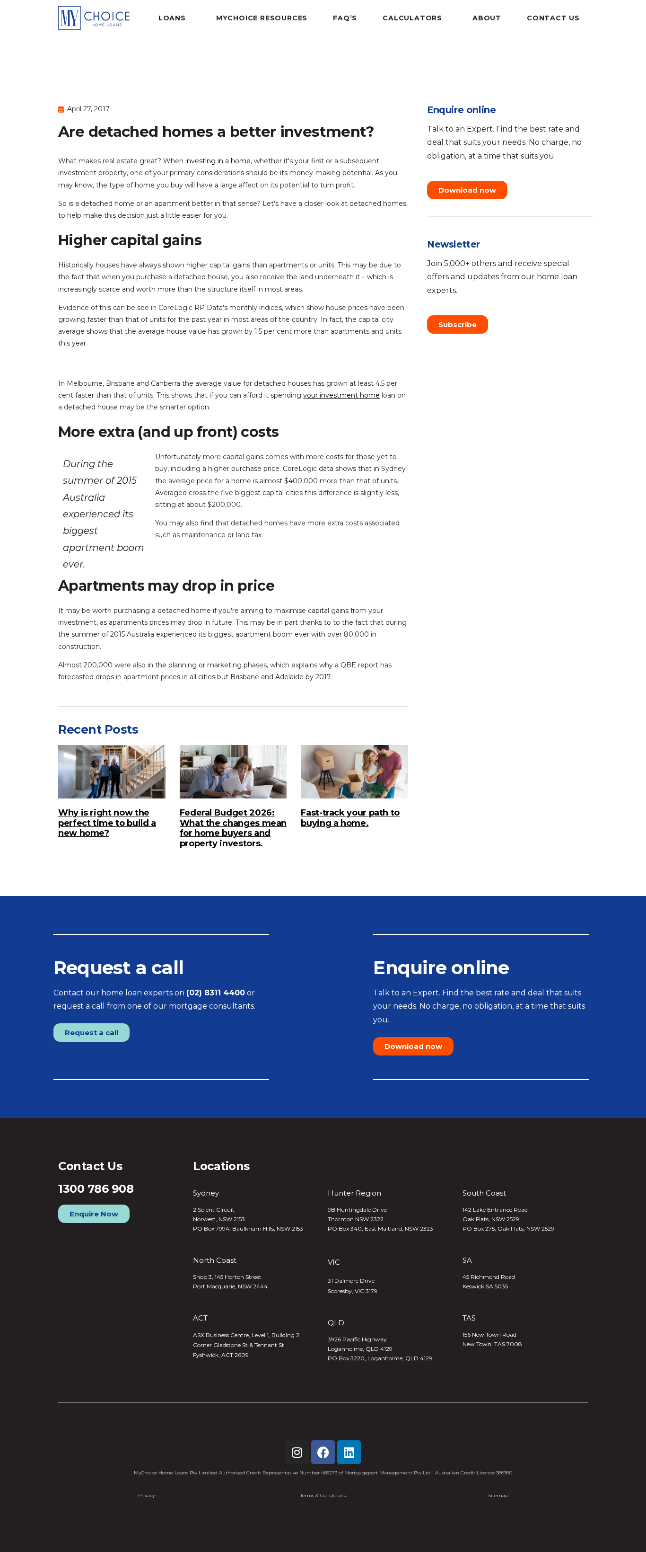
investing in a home (218, 161)
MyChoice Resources (261, 18)
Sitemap (498, 1495)
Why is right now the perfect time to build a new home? (107, 822)
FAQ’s (345, 18)
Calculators (412, 18)
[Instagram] (297, 1452)
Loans (172, 18)
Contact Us (553, 18)
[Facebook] (323, 1452)
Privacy (146, 1495)
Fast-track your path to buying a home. (350, 817)
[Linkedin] (349, 1452)
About (486, 18)
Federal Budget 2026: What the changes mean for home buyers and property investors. (233, 828)
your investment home (341, 395)
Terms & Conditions (323, 1495)
